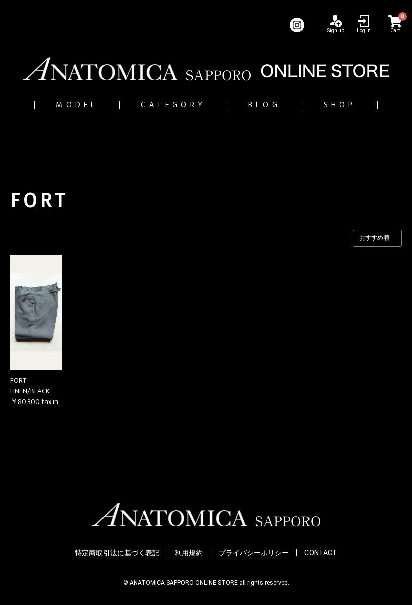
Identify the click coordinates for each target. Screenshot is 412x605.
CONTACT (320, 552)
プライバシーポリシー (254, 552)
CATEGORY (173, 105)
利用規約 (189, 552)
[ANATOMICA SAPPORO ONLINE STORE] (206, 69)
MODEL (77, 105)
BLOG (264, 105)
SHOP (340, 105)
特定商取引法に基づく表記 (117, 552)
